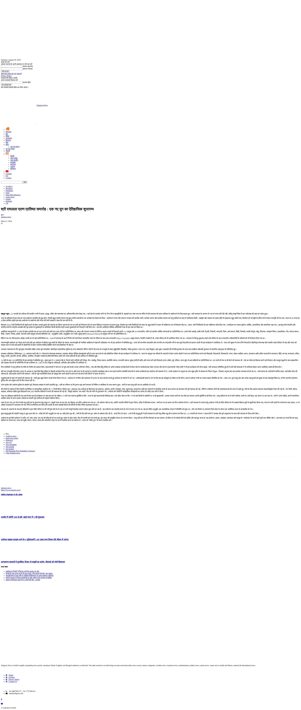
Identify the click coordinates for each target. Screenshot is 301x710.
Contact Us (13, 682)
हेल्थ (7, 145)
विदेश (7, 136)
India (7, 193)
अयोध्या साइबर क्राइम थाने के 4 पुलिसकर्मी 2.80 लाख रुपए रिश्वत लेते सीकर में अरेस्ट (35, 539)
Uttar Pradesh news (13, 453)
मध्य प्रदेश (13, 158)
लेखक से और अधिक (15, 495)
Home (11, 675)
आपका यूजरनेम (28, 66)
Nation (8, 199)
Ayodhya (9, 186)
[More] (39, 262)
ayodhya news (11, 436)
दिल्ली (12, 156)
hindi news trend (12, 438)
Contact (8, 178)
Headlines (9, 191)
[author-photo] (6, 486)
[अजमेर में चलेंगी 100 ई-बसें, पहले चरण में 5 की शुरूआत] (14, 513)
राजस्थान (9, 138)
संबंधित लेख (5, 495)
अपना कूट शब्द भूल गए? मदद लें (11, 74)
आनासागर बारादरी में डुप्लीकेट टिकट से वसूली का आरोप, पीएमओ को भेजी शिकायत (33, 562)
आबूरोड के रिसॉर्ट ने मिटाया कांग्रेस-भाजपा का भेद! (22, 571)
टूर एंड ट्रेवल (10, 149)
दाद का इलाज (14, 147)
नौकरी (8, 151)
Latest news (10, 197)
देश (7, 134)
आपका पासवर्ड (27, 69)
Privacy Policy (6, 76)
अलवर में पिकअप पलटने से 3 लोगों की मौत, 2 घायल (23, 580)
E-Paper (9, 174)
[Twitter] (13, 262)
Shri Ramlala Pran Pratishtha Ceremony (20, 451)
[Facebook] (5, 262)
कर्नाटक (13, 164)
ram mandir (10, 447)
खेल (7, 142)
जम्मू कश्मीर (14, 160)
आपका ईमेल (27, 82)
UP (7, 203)
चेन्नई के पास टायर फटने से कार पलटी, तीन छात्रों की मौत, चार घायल (29, 574)
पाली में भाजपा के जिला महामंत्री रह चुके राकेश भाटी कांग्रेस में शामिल (29, 578)
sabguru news (6, 217)
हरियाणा (13, 169)
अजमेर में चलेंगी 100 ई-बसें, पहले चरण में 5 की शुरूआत (22, 517)
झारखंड (13, 162)
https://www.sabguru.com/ (10, 490)
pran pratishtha (11, 445)
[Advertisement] (150, 242)
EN (7, 176)
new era (9, 442)
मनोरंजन (8, 132)
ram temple (10, 449)
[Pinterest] (22, 262)
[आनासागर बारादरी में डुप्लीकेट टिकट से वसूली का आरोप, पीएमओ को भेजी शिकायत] (14, 557)
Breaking (9, 189)
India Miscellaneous (13, 195)
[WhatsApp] (30, 262)
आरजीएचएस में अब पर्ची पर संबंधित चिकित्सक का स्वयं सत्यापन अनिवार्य (29, 576)
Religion (9, 201)
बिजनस (8, 140)
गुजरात (12, 167)
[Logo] (19, 123)
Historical (9, 440)
